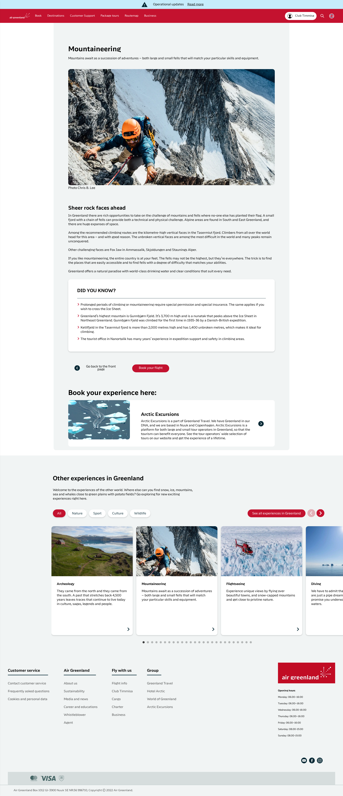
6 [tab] (165, 642)
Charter (117, 707)
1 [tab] (143, 642)
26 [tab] (251, 642)
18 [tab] (216, 642)
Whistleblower (75, 715)
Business (150, 16)
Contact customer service (27, 683)
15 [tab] (204, 642)
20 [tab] (225, 642)
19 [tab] (221, 642)
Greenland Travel (160, 683)
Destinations (55, 16)
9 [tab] (178, 642)
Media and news (76, 699)
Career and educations (81, 707)
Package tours (110, 16)
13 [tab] (195, 642)
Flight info (119, 683)
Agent (68, 722)
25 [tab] (246, 642)
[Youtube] (304, 760)
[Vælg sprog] (331, 16)
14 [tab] (199, 642)
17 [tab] (212, 642)
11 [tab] (186, 642)
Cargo (116, 699)
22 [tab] (234, 642)
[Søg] (322, 15)
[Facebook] (312, 760)
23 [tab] (238, 642)
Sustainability (74, 691)
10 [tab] (182, 642)
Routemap (131, 16)
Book (38, 16)
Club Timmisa (122, 691)
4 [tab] (156, 642)
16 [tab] (208, 642)
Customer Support (82, 16)
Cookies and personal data (27, 699)
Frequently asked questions (28, 691)
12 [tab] (191, 642)
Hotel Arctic (156, 691)
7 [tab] (169, 642)
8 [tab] (174, 642)
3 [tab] (152, 642)
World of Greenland (161, 699)
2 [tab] (148, 642)
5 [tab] (161, 642)
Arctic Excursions (160, 707)
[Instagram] (320, 760)
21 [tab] (229, 642)
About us (70, 683)
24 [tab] (242, 642)
